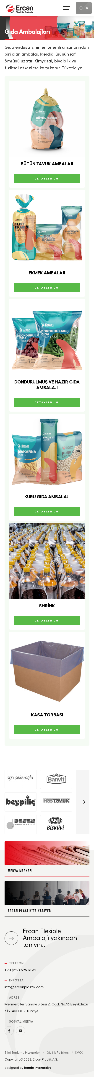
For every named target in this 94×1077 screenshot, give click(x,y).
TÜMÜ (82, 802)
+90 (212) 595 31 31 (20, 970)
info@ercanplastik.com (24, 987)
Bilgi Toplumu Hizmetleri (23, 1052)
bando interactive (38, 1067)
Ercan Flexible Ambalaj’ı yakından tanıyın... (50, 938)
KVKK (79, 1052)
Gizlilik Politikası (58, 1052)
